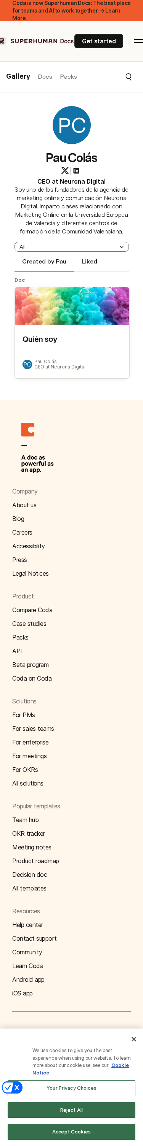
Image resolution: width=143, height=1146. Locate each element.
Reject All (71, 1110)
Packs (68, 76)
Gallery (18, 76)
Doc (19, 280)
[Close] (133, 1039)
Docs (45, 76)
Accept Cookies (71, 1132)
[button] (104, 77)
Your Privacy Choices (71, 1088)
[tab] (44, 264)
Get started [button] (99, 41)
